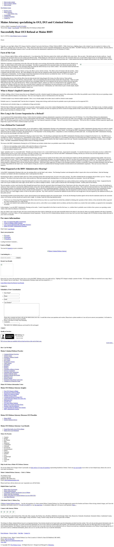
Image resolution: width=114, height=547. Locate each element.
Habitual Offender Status (10, 373)
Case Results (11, 229)
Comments (7, 322)
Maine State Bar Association (11, 494)
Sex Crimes (7, 360)
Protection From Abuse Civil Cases (13, 379)
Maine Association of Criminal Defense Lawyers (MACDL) (20, 495)
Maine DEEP (7, 418)
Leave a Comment (22, 36)
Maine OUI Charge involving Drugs (13, 404)
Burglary (6, 366)
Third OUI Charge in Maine (11, 394)
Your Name (7, 293)
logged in (10, 248)
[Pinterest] (14, 513)
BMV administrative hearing (11, 409)
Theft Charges (8, 363)
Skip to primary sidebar (10, 3)
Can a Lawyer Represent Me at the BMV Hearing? (17, 224)
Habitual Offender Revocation (12, 375)
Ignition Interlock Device (10, 420)
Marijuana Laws (8, 376)
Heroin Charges (8, 378)
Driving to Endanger (9, 370)
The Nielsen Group (6, 8)
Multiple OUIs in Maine (10, 395)
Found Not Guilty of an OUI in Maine (14, 429)
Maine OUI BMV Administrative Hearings (15, 226)
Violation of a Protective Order (12, 381)
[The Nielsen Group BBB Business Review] (13, 336)
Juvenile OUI (7, 401)
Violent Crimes (8, 355)
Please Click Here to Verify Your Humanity (15, 320)
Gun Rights (7, 358)
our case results (77, 467)
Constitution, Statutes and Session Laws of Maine (17, 492)
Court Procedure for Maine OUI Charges (15, 407)
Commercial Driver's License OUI (13, 397)
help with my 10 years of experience (40, 467)
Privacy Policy (13, 533)
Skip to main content (9, 2)
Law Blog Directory (9, 497)
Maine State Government (10, 489)
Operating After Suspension (11, 372)
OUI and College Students (11, 403)
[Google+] (5, 513)
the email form (38, 505)
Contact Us (27, 533)
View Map (3, 542)
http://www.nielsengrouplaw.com (14, 540)
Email (5, 299)
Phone (5, 296)
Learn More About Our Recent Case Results (12, 283)
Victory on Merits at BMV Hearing (13, 223)
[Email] (2, 513)
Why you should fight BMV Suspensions (15, 221)
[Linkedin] (11, 513)
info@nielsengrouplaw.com (11, 480)
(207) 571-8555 (22, 26)
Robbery (6, 367)
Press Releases (4, 533)
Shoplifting (7, 364)
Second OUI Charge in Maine (12, 392)
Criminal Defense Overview (11, 354)
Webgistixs (51, 545)
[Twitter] (8, 513)
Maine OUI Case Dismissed (11, 430)
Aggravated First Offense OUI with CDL (15, 398)
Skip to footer (7, 5)
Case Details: (8, 302)
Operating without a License (11, 369)
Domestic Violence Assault (11, 357)
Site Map (20, 533)
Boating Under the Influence (11, 406)
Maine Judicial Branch (10, 491)
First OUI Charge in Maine (11, 391)
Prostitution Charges (9, 361)
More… (74, 505)
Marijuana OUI (8, 400)
